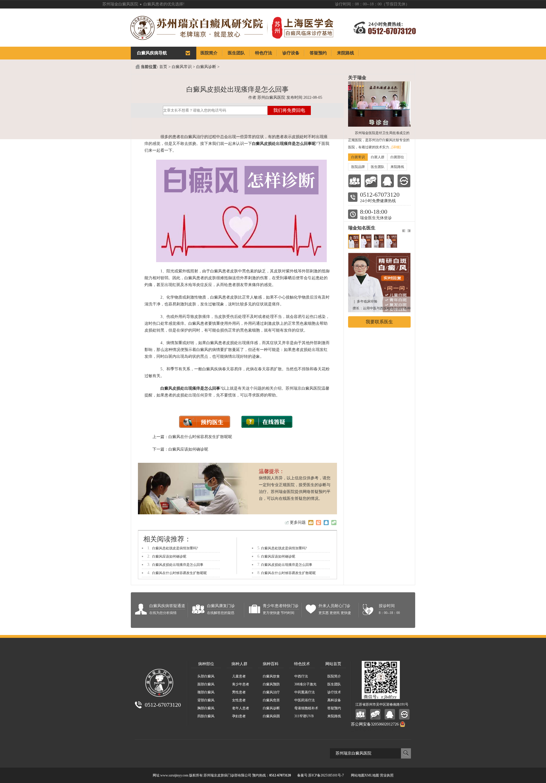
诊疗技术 (334, 692)
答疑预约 (334, 708)
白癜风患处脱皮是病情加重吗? (175, 548)
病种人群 (239, 664)
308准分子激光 (305, 684)
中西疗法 (301, 676)
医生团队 (377, 167)
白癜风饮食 (271, 676)
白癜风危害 (271, 700)
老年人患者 (240, 708)
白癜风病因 (271, 716)
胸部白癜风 (205, 708)
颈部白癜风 (205, 692)
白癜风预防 (271, 684)
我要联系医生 (379, 321)
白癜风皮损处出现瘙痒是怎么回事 (177, 565)
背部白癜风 (205, 700)
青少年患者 (240, 684)
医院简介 (334, 676)
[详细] (396, 147)
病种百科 (271, 664)
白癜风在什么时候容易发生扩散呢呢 (200, 437)
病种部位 (206, 664)
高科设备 (334, 700)
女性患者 (239, 700)
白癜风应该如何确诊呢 (188, 449)
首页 (163, 67)
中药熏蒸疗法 (304, 692)
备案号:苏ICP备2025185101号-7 (320, 775)
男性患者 (239, 692)
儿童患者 (239, 676)
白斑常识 (358, 157)
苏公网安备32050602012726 (375, 724)
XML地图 (372, 775)
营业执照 (387, 775)
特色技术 (302, 664)
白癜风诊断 (206, 67)
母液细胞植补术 (306, 708)
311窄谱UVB (304, 716)
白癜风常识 (182, 67)
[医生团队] (354, 180)
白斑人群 (377, 157)
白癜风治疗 (271, 692)
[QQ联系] (387, 180)
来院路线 (397, 167)
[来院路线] (404, 180)
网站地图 (358, 775)
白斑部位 (397, 157)
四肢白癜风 (205, 716)
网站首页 (333, 664)
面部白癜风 (205, 684)
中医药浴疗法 (304, 700)
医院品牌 (358, 167)
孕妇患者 (239, 716)
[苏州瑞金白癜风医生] (379, 256)
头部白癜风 (205, 676)
